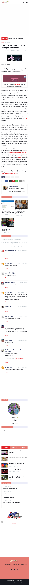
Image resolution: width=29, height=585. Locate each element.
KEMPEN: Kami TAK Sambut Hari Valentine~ (16, 39)
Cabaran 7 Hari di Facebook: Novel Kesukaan (6, 229)
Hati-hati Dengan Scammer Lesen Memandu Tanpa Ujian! (7, 211)
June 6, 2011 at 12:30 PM (23, 306)
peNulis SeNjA (10, 273)
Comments (23, 447)
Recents (14, 447)
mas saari (8, 340)
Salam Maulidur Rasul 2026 (10, 488)
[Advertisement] (14, 20)
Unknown (8, 263)
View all (25, 197)
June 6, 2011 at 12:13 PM (23, 263)
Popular (6, 447)
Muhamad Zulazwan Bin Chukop (13, 350)
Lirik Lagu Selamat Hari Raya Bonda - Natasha (18, 451)
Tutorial (16, 177)
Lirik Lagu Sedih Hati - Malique (16, 469)
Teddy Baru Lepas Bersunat (10, 493)
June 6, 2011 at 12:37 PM (23, 316)
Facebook (7, 42)
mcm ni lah (9, 326)
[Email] (20, 181)
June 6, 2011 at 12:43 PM (23, 326)
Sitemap (23, 582)
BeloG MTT (8, 307)
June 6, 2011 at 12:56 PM (23, 340)
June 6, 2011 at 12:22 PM (23, 273)
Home (2, 42)
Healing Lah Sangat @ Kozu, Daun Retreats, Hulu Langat (18, 476)
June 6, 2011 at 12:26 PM (23, 282)
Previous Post (5, 396)
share (12, 177)
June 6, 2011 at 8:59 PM (23, 367)
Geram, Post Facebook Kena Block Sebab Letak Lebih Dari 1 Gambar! (21, 212)
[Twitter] (10, 181)
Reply (6, 258)
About (10, 582)
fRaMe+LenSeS (10, 283)
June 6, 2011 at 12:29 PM (23, 292)
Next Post (24, 396)
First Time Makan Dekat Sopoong (11, 502)
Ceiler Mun (9, 316)
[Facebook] (6, 181)
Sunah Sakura (13, 186)
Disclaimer (16, 582)
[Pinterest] (13, 181)
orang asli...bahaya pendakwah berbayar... (14, 359)
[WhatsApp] (16, 181)
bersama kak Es (10, 250)
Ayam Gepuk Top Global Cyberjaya (18, 457)
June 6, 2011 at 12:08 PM (23, 250)
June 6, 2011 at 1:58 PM (23, 353)
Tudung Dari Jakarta (8, 497)
